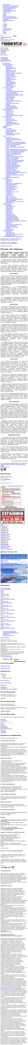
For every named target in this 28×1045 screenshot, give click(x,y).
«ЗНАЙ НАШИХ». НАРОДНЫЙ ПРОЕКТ (13, 236)
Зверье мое (8, 182)
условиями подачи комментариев (15, 485)
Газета (13, 8)
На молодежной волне (11, 68)
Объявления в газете (7, 678)
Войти (4, 21)
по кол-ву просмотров (6, 588)
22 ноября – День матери (11, 162)
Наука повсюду (4, 541)
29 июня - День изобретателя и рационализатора (13, 155)
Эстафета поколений (11, 79)
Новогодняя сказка (10, 188)
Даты (4, 136)
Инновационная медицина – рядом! (14, 115)
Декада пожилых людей (11, 184)
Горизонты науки (10, 114)
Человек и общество (8, 64)
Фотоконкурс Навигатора (12, 226)
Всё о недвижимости (11, 82)
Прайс (4, 15)
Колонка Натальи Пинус (11, 107)
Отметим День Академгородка (8, 620)
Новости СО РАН (10, 111)
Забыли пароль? (4, 727)
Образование (9, 213)
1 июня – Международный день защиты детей (16, 150)
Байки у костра (9, 222)
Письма (5, 127)
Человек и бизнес (10, 74)
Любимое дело (9, 77)
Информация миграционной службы (14, 94)
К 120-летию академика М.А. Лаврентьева (16, 172)
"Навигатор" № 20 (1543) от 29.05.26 (9, 563)
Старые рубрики (7, 203)
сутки (2, 590)
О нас (4, 13)
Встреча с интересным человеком (14, 73)
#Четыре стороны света (16, 464)
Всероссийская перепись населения (14, 199)
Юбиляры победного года (12, 167)
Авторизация (4, 732)
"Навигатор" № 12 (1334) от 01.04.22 (9, 240)
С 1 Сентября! (4, 527)
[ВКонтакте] (1, 469)
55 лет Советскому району (12, 186)
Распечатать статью (5, 466)
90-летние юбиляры (5, 534)
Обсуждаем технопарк (11, 189)
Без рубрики (9, 65)
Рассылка (4, 674)
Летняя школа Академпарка (12, 219)
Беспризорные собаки (6, 539)
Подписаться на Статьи (8, 7)
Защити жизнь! (9, 212)
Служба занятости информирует (13, 100)
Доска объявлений (7, 9)
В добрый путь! (4, 532)
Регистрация (3, 726)
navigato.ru (24, 860)
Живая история (9, 67)
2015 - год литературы (11, 197)
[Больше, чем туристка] (6, 245)
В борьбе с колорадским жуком (8, 628)
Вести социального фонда (12, 93)
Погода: (2, 49)
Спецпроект (6, 178)
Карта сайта (6, 19)
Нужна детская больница (6, 602)
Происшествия (6, 63)
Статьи (15, 7)
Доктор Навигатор (10, 134)
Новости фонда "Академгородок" (14, 183)
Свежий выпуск (4, 57)
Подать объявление (7, 8)
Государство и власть (8, 87)
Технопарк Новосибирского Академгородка (16, 220)
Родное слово (9, 113)
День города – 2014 (10, 185)
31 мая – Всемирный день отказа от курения (16, 149)
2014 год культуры (10, 196)
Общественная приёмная (12, 108)
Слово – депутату (10, 99)
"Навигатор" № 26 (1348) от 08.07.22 (9, 577)
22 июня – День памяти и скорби (13, 153)
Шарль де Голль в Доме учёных (8, 617)
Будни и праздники (10, 206)
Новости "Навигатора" (11, 225)
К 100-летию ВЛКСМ (11, 169)
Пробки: (2, 50)
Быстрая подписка (5, 680)
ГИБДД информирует (11, 200)
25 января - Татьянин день (12, 138)
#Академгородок (7, 463)
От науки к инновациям (11, 217)
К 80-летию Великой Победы (13, 177)
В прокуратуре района (11, 92)
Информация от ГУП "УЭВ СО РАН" (14, 201)
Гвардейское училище (6, 546)
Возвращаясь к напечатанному (13, 133)
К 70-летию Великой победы (12, 165)
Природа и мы (9, 85)
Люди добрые (9, 207)
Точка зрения (9, 209)
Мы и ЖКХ (8, 80)
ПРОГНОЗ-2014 (10, 202)
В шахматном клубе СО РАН (12, 123)
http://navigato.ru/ (17, 963)
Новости (17, 5)
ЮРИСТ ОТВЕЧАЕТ (11, 86)
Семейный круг (9, 208)
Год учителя (9, 192)
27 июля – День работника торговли (14, 156)
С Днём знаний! (4, 529)
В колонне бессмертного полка (13, 166)
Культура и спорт (7, 116)
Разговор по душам (10, 71)
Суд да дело (8, 102)
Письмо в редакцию (10, 130)
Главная (8, 4)
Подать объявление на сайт (9, 10)
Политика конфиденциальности (10, 17)
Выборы (8, 104)
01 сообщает (9, 90)
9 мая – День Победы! (11, 145)
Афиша (5, 14)
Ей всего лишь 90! (5, 595)
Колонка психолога (10, 235)
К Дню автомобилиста (11, 173)
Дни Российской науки (11, 215)
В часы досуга (9, 121)
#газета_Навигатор (22, 463)
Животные (5, 126)
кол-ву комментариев (5, 589)
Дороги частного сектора (6, 606)
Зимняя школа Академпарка (12, 218)
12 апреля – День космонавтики (13, 144)
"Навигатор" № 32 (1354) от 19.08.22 (9, 572)
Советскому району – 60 (11, 168)
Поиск (4, 4)
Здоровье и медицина (8, 230)
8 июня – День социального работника (15, 151)
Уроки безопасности (10, 83)
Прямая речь (9, 211)
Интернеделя (9, 190)
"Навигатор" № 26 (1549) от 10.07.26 (9, 558)
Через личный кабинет (6, 682)
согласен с (12, 485)
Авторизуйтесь (6, 479)
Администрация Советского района (14, 91)
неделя (2, 591)
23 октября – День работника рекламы (15, 160)
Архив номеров (4, 58)
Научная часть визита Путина (7, 599)
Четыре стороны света (11, 76)
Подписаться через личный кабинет (9, 689)
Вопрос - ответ (9, 132)
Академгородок (7, 11)
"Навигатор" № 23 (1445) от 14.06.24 (9, 568)
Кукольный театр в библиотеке (8, 609)
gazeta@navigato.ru (8, 656)
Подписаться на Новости (9, 5)
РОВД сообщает (9, 98)
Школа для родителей (11, 70)
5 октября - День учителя (12, 159)
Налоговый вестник (10, 97)
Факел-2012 (8, 195)
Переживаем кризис (10, 214)
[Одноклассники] (3, 469)
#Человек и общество (5, 464)
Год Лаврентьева (10, 194)
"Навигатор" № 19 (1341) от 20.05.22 (9, 582)
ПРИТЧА (8, 69)
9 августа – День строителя (12, 157)
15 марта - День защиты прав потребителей (16, 143)
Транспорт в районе (10, 105)
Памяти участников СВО (6, 548)
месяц (2, 593)
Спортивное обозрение (11, 122)
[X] (5, 469)
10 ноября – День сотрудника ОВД (14, 161)
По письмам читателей (11, 131)
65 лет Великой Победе (11, 163)
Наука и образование (8, 109)
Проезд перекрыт (5, 544)
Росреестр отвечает (10, 96)
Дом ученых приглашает (11, 120)
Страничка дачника (10, 75)
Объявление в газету (5, 666)
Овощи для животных (6, 624)
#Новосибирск (14, 463)
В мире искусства (10, 119)
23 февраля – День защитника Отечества (15, 142)
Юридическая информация (9, 16)
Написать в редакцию (8, 20)
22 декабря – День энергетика (13, 171)
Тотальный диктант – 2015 (12, 191)
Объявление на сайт (5, 668)
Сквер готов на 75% (5, 536)
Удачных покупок (10, 81)
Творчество (8, 125)
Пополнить (3, 719)
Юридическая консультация (12, 103)
